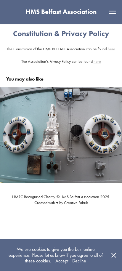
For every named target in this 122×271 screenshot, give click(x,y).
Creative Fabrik (76, 202)
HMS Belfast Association (61, 12)
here (111, 49)
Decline (79, 261)
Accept (61, 261)
